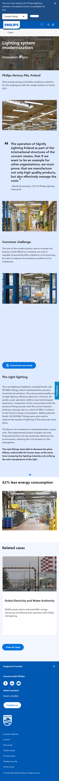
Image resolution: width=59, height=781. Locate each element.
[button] (30, 475)
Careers (6, 739)
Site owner (8, 745)
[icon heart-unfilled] (42, 25)
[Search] (48, 25)
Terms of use (8, 766)
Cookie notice (9, 750)
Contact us (12, 705)
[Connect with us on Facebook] (5, 683)
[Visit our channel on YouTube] (18, 683)
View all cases (13, 647)
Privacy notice (9, 756)
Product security (10, 761)
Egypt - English (10, 696)
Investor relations (10, 734)
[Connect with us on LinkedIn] (12, 683)
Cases (10, 32)
